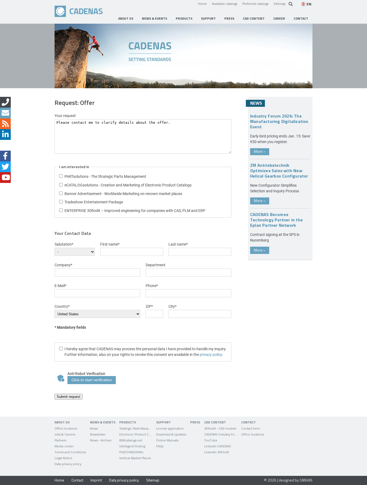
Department (155, 264)
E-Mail (60, 285)
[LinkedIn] (5, 134)
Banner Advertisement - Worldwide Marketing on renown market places (123, 193)
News (256, 103)
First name (110, 244)
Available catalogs (224, 3)
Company (63, 264)
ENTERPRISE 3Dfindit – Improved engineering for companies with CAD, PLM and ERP (134, 210)
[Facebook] (5, 156)
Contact (77, 480)
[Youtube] (5, 177)
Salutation (64, 244)
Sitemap (280, 3)
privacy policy (211, 354)
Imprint (96, 480)
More (259, 151)
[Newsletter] (5, 113)
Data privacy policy (124, 480)
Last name (178, 244)
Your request (65, 115)
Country (62, 306)
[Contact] (5, 102)
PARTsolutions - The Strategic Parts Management (105, 176)
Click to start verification (91, 380)
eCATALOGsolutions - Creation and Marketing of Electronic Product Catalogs (128, 184)
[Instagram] (5, 145)
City (172, 306)
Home (202, 3)
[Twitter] (5, 166)
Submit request (68, 397)
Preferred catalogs (255, 3)
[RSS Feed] (5, 123)
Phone (152, 285)
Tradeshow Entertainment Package (93, 201)
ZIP (149, 306)
